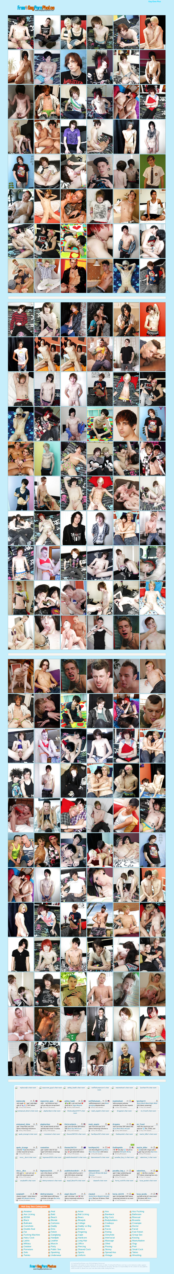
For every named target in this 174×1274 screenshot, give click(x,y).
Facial (135, 1229)
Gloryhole (109, 1235)
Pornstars (28, 1249)
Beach (54, 1217)
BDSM (27, 1217)
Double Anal (29, 1229)
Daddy (54, 1226)
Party (53, 1246)
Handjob (55, 1238)
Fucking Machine (32, 1235)
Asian (80, 1211)
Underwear (56, 1255)
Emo (53, 1229)
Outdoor (27, 1246)
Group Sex (137, 1235)
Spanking (55, 1252)
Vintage (108, 1255)
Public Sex (56, 1249)
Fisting (108, 1232)
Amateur (28, 1211)
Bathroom (136, 1214)
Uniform (81, 1255)
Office (81, 1243)
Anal (53, 1211)
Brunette (136, 1220)
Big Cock (109, 1217)
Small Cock (137, 1249)
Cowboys (109, 1223)
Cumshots (28, 1226)
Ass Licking (29, 1214)
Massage (109, 1240)
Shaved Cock (84, 1249)
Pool (134, 1246)
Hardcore (82, 1238)
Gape (80, 1235)
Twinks (27, 1255)
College (81, 1223)
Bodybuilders (111, 1220)
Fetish (54, 1232)
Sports (81, 1252)
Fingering (82, 1232)
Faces (108, 1229)
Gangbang (56, 1235)
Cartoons (55, 1223)
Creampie (136, 1223)
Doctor (135, 1226)
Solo (26, 1252)
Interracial (110, 1238)
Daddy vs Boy (84, 1226)
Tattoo (135, 1252)
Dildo (107, 1226)
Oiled (107, 1243)
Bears (81, 1217)
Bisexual (136, 1217)
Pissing (108, 1246)
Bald (53, 1214)
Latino (26, 1240)
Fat (25, 1232)
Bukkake (28, 1223)
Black (26, 1220)
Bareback (109, 1214)
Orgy (134, 1243)
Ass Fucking (138, 1211)
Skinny (108, 1249)
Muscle (54, 1243)
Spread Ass (110, 1252)
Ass (107, 1211)
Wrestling (136, 1255)
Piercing (82, 1246)
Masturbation (138, 1240)
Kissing (135, 1238)
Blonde (54, 1220)
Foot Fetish (137, 1232)
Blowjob (81, 1220)
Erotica (81, 1229)
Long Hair (82, 1240)
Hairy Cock (29, 1238)
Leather (54, 1240)
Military (27, 1243)
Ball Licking (83, 1214)
